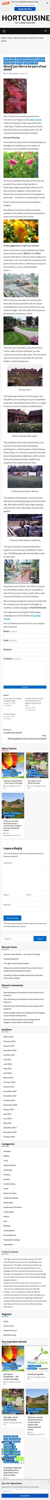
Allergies (7, 1151)
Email (10, 640)
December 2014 (10, 1091)
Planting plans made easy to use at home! (27, 737)
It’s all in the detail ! (12, 731)
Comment (12, 658)
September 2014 (10, 1105)
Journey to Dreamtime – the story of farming (12, 782)
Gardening (32, 58)
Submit (25, 687)
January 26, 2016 (40, 786)
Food (13, 58)
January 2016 (8, 1046)
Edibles (6, 58)
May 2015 (7, 1068)
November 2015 (10, 1050)
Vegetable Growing (30, 63)
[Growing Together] (37, 1358)
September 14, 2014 (18, 73)
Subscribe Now (25, 9)
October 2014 (9, 1100)
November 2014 (10, 1096)
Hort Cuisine (11, 1251)
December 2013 (10, 1128)
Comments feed (10, 1330)
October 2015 (9, 1055)
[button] (25, 5)
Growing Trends (34, 119)
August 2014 (8, 1109)
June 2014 (7, 1118)
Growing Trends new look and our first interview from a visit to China (23, 976)
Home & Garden (9, 1193)
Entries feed (8, 1326)
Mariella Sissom (9, 992)
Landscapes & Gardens (26, 61)
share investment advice (13, 1019)
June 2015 (7, 1064)
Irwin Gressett (9, 1006)
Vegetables (8, 1244)
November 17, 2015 (11, 835)
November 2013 (10, 1132)
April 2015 (7, 1073)
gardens (41, 58)
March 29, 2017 (16, 786)
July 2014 (7, 1114)
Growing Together (11, 959)
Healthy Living (33, 773)
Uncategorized (9, 815)
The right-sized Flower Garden (34, 782)
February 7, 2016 (40, 1377)
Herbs (5, 1188)
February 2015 (9, 1082)
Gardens (6, 1174)
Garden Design (22, 58)
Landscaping (40, 61)
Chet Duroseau (9, 999)
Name (10, 631)
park (12, 63)
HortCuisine (26, 18)
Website (7, 649)
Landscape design (10, 61)
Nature (6, 63)
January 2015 (8, 1087)
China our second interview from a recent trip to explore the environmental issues (12, 825)
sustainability (15, 773)
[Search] (45, 31)
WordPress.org (9, 1335)
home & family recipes (12, 1013)
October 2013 (9, 1137)
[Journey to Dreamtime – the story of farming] (13, 765)
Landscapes (8, 1202)
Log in (5, 1321)
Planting (19, 63)
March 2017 (8, 1037)
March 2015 (8, 1078)
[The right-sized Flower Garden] (37, 765)
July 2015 (7, 1059)
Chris (7, 73)
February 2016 (9, 1041)
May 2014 (7, 1123)
